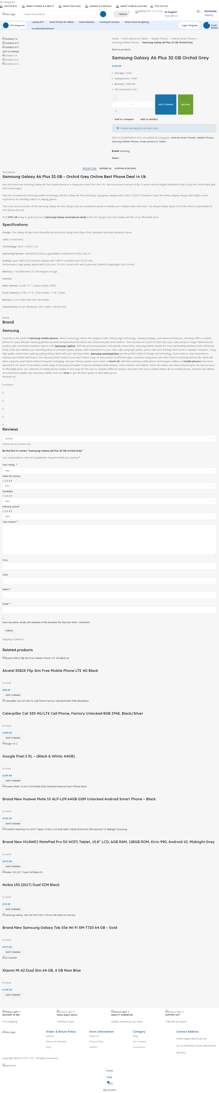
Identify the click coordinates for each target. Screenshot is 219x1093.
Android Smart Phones (183, 38)
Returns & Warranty (56, 1041)
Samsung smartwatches (105, 353)
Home (115, 38)
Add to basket (165, 104)
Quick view (15, 964)
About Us (94, 1036)
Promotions (139, 1047)
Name (6, 589)
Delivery (50, 1036)
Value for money (11, 476)
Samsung (125, 150)
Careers (93, 1047)
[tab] (89, 168)
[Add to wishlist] (24, 964)
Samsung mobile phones (43, 338)
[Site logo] (8, 13)
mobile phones (192, 361)
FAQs (48, 1047)
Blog (135, 1036)
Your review (10, 521)
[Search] (103, 14)
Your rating (9, 464)
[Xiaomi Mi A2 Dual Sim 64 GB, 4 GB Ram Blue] (9, 957)
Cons (5, 574)
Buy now (185, 104)
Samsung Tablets (65, 345)
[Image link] (8, 1031)
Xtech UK (114, 361)
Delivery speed (10, 506)
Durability (7, 491)
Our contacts (139, 1041)
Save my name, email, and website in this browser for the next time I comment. (46, 622)
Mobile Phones (160, 38)
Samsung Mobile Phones (125, 42)
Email (6, 603)
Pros (5, 560)
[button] (13, 995)
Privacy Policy (96, 1041)
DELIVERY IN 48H (11, 1015)
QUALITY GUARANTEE (122, 1015)
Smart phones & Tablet (135, 38)
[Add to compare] (6, 964)
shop (66, 372)
